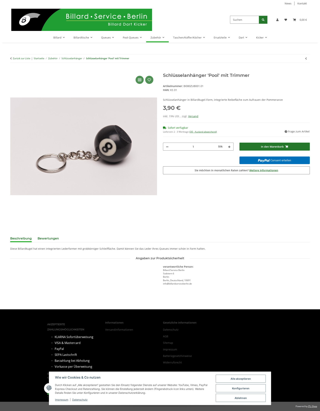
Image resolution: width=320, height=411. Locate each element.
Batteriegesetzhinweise (177, 356)
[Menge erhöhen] (229, 146)
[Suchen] (263, 20)
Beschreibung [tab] (21, 238)
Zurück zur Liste (21, 58)
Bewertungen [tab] (48, 238)
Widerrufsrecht (172, 362)
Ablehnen (241, 398)
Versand (193, 116)
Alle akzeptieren (241, 378)
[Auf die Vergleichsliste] (140, 80)
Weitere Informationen (263, 170)
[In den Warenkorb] (13, 71)
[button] (277, 19)
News (288, 3)
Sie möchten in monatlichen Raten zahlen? (236, 170)
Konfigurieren (240, 388)
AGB (165, 336)
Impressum (61, 399)
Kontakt (302, 3)
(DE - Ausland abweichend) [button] (203, 131)
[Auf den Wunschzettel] (149, 80)
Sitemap (168, 343)
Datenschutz (80, 399)
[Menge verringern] (167, 146)
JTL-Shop (312, 406)
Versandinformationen (119, 329)
